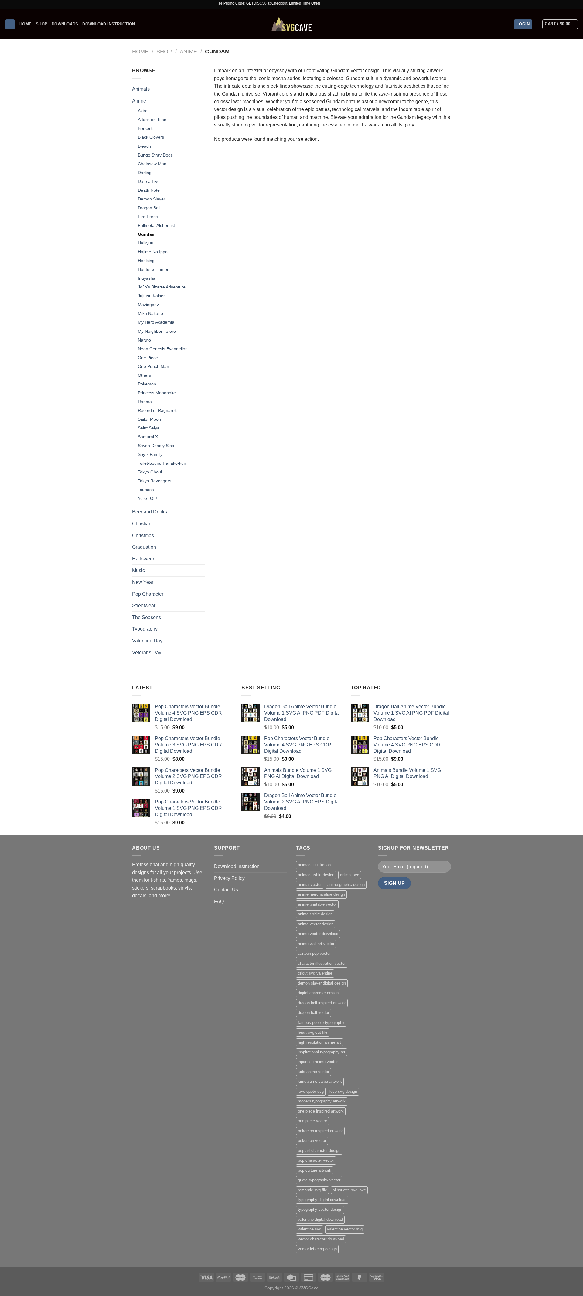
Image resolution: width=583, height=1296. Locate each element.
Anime (188, 51)
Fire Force (148, 216)
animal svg (349, 875)
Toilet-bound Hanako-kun (162, 463)
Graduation (144, 547)
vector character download (321, 1239)
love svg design (343, 1091)
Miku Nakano (150, 313)
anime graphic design (346, 884)
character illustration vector (322, 963)
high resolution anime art (319, 1042)
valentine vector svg (345, 1229)
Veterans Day (146, 652)
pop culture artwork (314, 1170)
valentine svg (309, 1229)
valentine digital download (320, 1219)
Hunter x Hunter (153, 269)
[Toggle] (202, 100)
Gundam (146, 234)
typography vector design (320, 1209)
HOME (25, 24)
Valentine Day (147, 640)
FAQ (219, 901)
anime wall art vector (316, 943)
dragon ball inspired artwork (322, 1003)
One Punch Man (153, 366)
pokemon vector (312, 1140)
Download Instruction (108, 24)
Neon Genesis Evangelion (163, 348)
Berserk (145, 128)
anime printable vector (317, 904)
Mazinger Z (149, 304)
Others (144, 375)
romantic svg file (312, 1190)
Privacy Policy (229, 878)
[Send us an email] (569, 4)
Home (140, 51)
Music (138, 570)
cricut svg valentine (315, 973)
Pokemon (147, 384)
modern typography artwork (322, 1101)
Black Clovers (151, 137)
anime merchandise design (321, 894)
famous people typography (321, 1022)
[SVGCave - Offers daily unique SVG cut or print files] (291, 24)
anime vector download (318, 933)
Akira (143, 110)
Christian (142, 523)
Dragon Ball (149, 207)
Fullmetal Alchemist (156, 225)
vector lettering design (317, 1249)
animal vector (310, 884)
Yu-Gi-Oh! (147, 498)
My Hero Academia (156, 322)
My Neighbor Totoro (157, 331)
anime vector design (315, 924)
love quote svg (311, 1091)
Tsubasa (146, 489)
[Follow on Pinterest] (575, 4)
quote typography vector (319, 1180)
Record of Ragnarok (157, 410)
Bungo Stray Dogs (155, 155)
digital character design (318, 993)
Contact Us (226, 889)
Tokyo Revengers (154, 480)
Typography (145, 628)
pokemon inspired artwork (320, 1131)
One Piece (148, 357)
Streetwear (143, 605)
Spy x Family (150, 454)
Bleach (144, 146)
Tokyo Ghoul (150, 472)
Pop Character (147, 594)
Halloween (143, 558)
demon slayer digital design (322, 983)
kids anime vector (313, 1071)
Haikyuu (145, 243)
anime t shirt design (315, 914)
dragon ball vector (313, 1012)
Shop (41, 24)
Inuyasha (146, 278)
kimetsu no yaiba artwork (320, 1081)
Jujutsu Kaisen (152, 295)
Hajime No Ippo (153, 251)
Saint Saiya (148, 428)
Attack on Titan (152, 119)
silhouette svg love (349, 1190)
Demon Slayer (151, 199)
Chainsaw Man (152, 163)
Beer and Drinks (149, 511)
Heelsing (146, 260)
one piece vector (312, 1121)
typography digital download (322, 1199)
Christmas (143, 535)
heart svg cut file (312, 1032)
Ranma (145, 401)
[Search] (10, 24)
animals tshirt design (316, 875)
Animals (141, 89)
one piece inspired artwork (321, 1111)
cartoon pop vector (314, 953)
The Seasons (146, 617)
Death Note (149, 190)
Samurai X (148, 436)
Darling (145, 172)
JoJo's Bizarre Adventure (162, 286)
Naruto (144, 340)
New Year (142, 582)
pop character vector (316, 1160)
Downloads (65, 24)
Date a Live (149, 181)
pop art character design (319, 1150)
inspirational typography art (321, 1052)
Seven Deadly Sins (156, 445)
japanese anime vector (318, 1061)
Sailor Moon (149, 419)
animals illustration (314, 865)
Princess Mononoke (157, 392)
